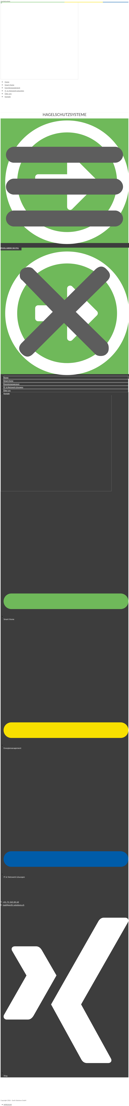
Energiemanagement (11, 384)
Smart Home (8, 381)
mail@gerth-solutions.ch (13, 905)
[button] (64, 248)
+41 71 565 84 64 (11, 902)
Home (6, 378)
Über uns (7, 390)
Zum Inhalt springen (5, 1)
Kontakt (8, 97)
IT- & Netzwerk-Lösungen (14, 91)
